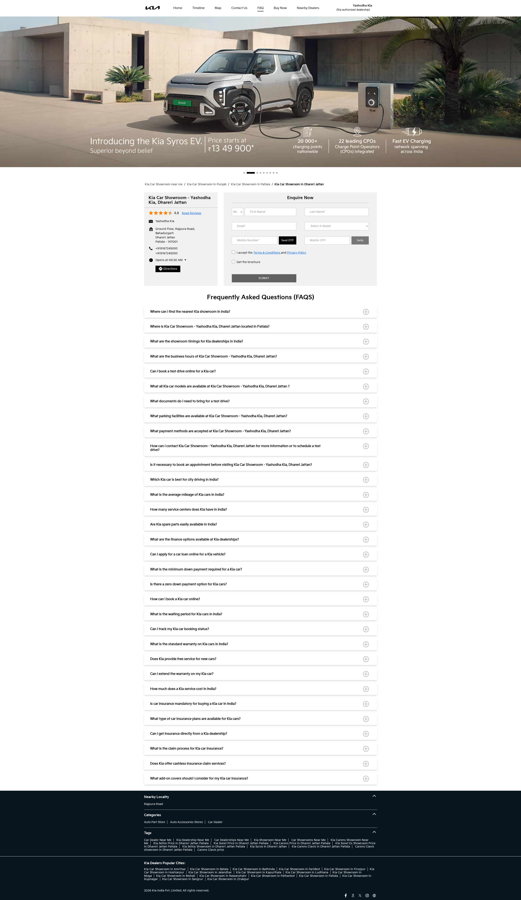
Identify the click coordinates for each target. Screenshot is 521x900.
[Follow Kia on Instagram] (367, 895)
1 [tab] (244, 173)
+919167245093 (166, 253)
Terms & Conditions (267, 252)
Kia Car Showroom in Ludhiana (307, 872)
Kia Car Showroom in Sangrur (182, 879)
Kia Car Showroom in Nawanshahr (223, 876)
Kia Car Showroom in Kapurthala (258, 872)
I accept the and (271, 252)
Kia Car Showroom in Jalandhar (210, 872)
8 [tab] (273, 173)
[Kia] (152, 8)
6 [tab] (267, 173)
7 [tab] (270, 173)
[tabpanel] (260, 91)
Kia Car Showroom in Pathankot (273, 876)
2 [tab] (247, 173)
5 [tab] (264, 173)
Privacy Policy (296, 252)
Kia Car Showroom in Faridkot (299, 869)
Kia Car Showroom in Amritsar (165, 869)
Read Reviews (191, 213)
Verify (360, 240)
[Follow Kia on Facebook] (346, 895)
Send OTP (287, 240)
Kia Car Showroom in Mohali (175, 876)
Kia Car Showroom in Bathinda (254, 869)
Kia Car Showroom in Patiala (318, 876)
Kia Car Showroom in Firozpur (345, 869)
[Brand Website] (374, 895)
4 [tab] (260, 173)
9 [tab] (277, 173)
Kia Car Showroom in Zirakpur (228, 879)
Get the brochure (248, 262)
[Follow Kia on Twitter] (360, 895)
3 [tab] (254, 173)
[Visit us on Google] (353, 895)
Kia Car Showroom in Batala (209, 869)
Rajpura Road (153, 804)
